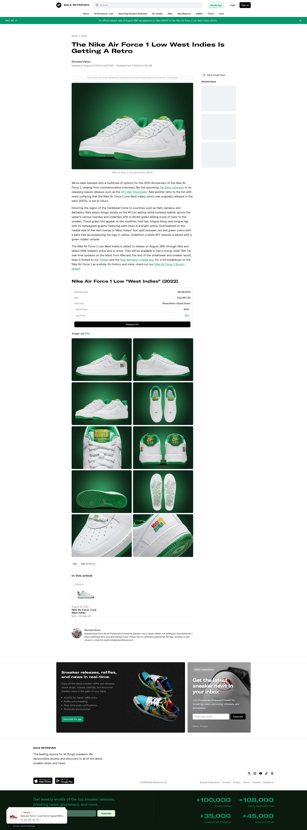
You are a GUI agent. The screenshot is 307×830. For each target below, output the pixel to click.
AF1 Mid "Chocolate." (134, 192)
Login (233, 5)
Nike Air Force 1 (88, 564)
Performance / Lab (103, 13)
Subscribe (238, 716)
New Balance (184, 13)
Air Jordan (157, 13)
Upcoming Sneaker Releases (132, 13)
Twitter (104, 259)
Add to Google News (216, 75)
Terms (246, 782)
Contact (226, 782)
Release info (132, 324)
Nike (170, 13)
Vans (221, 13)
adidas (199, 13)
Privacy (237, 782)
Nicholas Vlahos (81, 61)
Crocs (211, 13)
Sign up (245, 5)
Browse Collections (209, 782)
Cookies (256, 782)
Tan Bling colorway (172, 187)
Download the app (72, 719)
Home (75, 35)
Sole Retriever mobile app (137, 259)
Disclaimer (268, 782)
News (86, 13)
